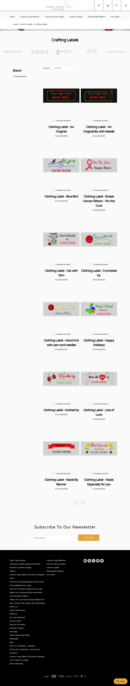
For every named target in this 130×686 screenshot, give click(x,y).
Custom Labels (76, 17)
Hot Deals (115, 17)
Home (12, 17)
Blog (11, 642)
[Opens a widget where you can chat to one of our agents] (120, 681)
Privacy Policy (15, 621)
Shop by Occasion (17, 624)
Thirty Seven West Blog (19, 635)
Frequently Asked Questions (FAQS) (25, 564)
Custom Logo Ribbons (29, 17)
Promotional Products (19, 596)
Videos (12, 571)
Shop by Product (17, 628)
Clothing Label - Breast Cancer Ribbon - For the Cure (99, 201)
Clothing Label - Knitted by (61, 410)
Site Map (13, 632)
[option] (13, 51)
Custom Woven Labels (54, 17)
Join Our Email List (17, 617)
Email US (13, 614)
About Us (14, 607)
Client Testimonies (17, 610)
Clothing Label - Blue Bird (61, 196)
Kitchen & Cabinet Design (20, 567)
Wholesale (14, 639)
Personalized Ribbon (96, 17)
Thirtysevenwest (20, 76)
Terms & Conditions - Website (22, 646)
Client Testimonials (17, 560)
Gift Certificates (16, 664)
